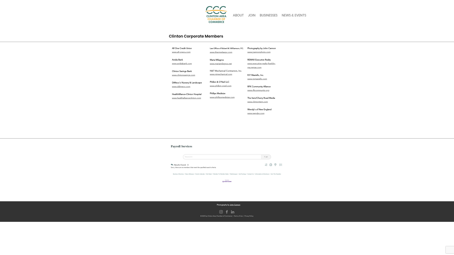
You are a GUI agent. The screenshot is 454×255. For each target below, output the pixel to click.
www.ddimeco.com (181, 86)
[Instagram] (221, 212)
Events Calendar (200, 174)
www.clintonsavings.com (183, 75)
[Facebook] (227, 212)
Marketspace (233, 174)
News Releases (189, 174)
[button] (172, 165)
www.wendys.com (255, 113)
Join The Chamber (276, 174)
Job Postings (242, 174)
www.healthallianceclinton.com (186, 98)
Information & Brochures (262, 174)
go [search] (267, 157)
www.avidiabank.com (182, 63)
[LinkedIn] (232, 212)
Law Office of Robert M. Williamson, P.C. (227, 48)
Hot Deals (209, 174)
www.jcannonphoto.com (259, 52)
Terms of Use (238, 216)
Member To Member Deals (221, 174)
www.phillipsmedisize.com (222, 97)
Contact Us (250, 174)
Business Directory (178, 174)
